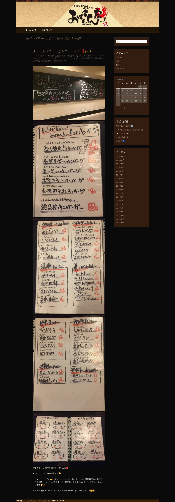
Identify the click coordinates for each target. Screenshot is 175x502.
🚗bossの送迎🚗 (122, 133)
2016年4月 (120, 204)
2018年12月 (120, 156)
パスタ (66, 58)
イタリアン (82, 56)
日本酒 (48, 61)
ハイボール (39, 58)
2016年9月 (120, 193)
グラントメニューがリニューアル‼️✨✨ (62, 51)
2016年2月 (120, 208)
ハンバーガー (49, 58)
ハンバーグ (59, 58)
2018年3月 (120, 171)
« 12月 (123, 108)
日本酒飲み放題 (58, 61)
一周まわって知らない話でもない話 (129, 130)
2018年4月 (120, 167)
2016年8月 (120, 197)
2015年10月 (120, 223)
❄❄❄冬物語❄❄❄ (123, 137)
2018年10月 (120, 164)
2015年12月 (120, 215)
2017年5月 (120, 175)
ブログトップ (46, 30)
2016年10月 (120, 190)
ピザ (77, 58)
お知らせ (53, 56)
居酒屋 (42, 61)
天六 (92, 58)
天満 (96, 58)
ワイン (82, 58)
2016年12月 (120, 186)
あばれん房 (73, 56)
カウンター (91, 56)
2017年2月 (120, 182)
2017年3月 (120, 179)
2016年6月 (120, 201)
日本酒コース (121, 68)
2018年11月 (120, 160)
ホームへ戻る (31, 30)
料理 (63, 56)
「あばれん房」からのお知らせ (37, 501)
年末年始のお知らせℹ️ (124, 126)
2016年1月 (120, 212)
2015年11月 (120, 219)
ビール (72, 58)
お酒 (59, 56)
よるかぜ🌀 (120, 141)
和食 (87, 58)
